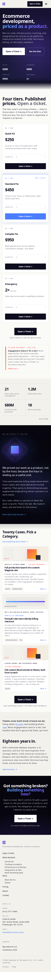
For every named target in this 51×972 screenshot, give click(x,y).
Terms (14, 967)
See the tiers (35, 51)
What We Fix (10, 880)
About (5, 891)
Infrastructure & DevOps (15, 867)
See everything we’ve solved (15, 541)
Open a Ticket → (14, 51)
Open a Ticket (34, 4)
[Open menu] (46, 3)
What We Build (8, 857)
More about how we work (14, 514)
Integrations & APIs (13, 870)
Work (4, 875)
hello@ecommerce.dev (13, 932)
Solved (7, 883)
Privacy (5, 967)
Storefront (9, 861)
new (4, 727)
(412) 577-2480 (9, 911)
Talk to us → (13, 369)
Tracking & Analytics (13, 864)
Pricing (5, 886)
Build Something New (14, 873)
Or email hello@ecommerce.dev (25, 825)
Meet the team (9, 769)
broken (20, 724)
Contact (5, 895)
